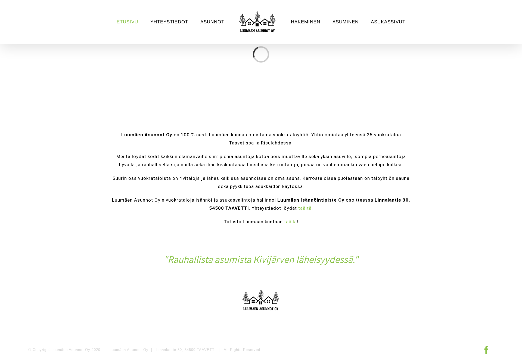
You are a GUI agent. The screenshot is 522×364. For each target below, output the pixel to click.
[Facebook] (487, 350)
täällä (290, 221)
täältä (305, 208)
